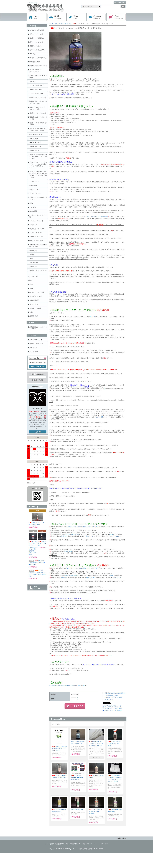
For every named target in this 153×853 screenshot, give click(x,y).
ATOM (37, 588)
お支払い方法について (35, 340)
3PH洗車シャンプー (35, 146)
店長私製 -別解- (33, 316)
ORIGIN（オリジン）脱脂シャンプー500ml (114, 743)
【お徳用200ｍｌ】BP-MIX (42, 543)
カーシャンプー (33, 138)
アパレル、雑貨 (33, 276)
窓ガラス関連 (33, 211)
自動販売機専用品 (34, 300)
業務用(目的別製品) (34, 62)
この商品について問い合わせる (113, 697)
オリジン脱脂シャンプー (84, 526)
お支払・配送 (57, 17)
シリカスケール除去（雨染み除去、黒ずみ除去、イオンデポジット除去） (38, 156)
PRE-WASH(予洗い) (35, 142)
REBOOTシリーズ (71, 526)
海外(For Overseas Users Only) (38, 66)
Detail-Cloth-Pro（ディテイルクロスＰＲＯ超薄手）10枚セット (96, 743)
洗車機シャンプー (34, 150)
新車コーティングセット (36, 42)
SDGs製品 (32, 54)
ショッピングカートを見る (38, 366)
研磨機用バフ (33, 250)
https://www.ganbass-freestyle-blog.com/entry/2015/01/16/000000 (67, 685)
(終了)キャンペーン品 (35, 296)
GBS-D (111, 534)
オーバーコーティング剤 (36, 93)
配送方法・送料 (63, 844)
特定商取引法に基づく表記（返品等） (115, 693)
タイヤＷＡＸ (33, 225)
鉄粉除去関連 (33, 185)
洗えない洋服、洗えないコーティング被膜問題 (95, 216)
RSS (35, 586)
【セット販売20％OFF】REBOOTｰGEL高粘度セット (77, 777)
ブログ (76, 17)
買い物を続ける (109, 700)
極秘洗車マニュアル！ (35, 46)
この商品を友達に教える (111, 695)
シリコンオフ (117, 536)
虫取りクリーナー (34, 189)
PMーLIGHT (95, 526)
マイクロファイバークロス (36, 85)
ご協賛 (31, 312)
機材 (30, 280)
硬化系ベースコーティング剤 (63, 24)
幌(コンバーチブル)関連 (36, 241)
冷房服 (31, 284)
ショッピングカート (116, 17)
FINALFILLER (68, 551)
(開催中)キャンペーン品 (36, 34)
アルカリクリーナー (35, 193)
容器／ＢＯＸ (33, 266)
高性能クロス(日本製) (35, 89)
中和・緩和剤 (33, 207)
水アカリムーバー (34, 181)
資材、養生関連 (33, 262)
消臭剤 (31, 258)
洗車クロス (32, 81)
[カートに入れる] (74, 706)
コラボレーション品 (35, 308)
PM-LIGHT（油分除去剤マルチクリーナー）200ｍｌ (37, 562)
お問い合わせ (96, 17)
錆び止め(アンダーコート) (36, 134)
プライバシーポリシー (93, 844)
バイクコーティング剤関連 (36, 292)
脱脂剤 (31, 203)
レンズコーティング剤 (35, 233)
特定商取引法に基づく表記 (77, 844)
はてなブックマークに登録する (113, 710)
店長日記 (38, 432)
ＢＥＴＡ (92, 316)
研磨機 (31, 288)
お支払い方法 (54, 844)
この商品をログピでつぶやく (113, 706)
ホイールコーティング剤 (36, 221)
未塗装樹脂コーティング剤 (36, 229)
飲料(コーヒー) (33, 304)
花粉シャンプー (90, 536)
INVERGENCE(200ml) (77, 809)
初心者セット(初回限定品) (36, 38)
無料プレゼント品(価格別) (36, 30)
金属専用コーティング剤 (36, 237)
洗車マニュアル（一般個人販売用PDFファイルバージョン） (59, 748)
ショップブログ (33, 352)
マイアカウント (119, 2)
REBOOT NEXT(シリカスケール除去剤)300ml (96, 811)
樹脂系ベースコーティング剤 (37, 113)
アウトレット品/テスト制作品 (37, 58)
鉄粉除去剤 (64, 536)
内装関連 (31, 254)
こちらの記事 (99, 417)
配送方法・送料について (36, 344)
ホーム (37, 17)
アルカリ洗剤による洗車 (72, 534)
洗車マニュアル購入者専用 (36, 50)
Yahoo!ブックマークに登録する (113, 708)
